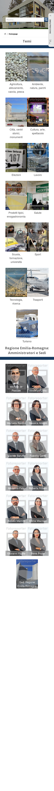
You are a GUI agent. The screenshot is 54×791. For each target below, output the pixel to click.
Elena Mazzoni (37, 521)
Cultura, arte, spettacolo (37, 131)
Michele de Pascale (16, 388)
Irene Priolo (37, 553)
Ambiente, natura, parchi (38, 86)
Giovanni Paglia (16, 553)
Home (5, 33)
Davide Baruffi (16, 455)
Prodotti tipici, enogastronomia (16, 214)
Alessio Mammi (16, 521)
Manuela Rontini (16, 423)
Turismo (27, 341)
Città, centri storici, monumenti (16, 133)
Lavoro (38, 175)
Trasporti (38, 299)
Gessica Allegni (38, 423)
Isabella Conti (38, 455)
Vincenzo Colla (38, 390)
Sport (38, 254)
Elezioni (16, 175)
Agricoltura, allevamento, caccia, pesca (16, 87)
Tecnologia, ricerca (16, 301)
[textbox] (17, 19)
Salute (37, 212)
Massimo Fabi (16, 488)
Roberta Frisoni (38, 488)
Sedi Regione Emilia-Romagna (27, 584)
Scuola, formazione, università (16, 258)
